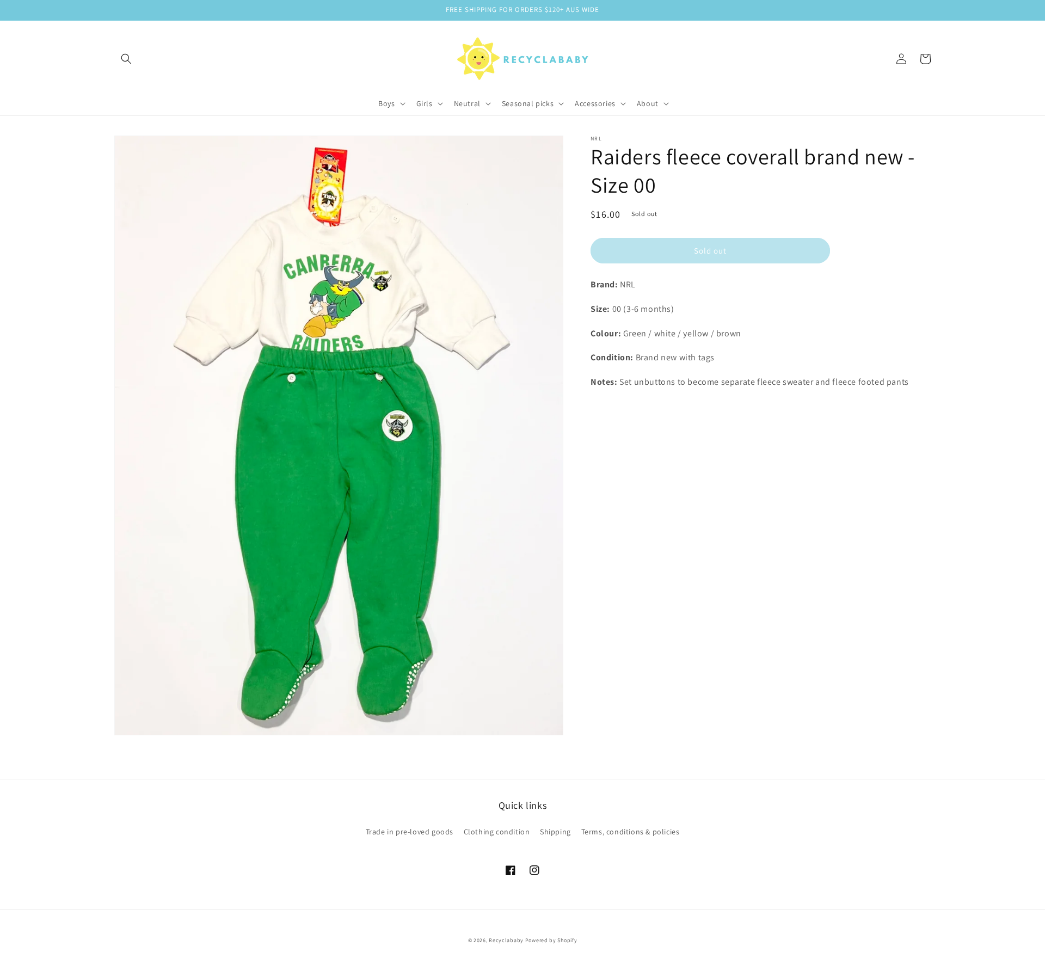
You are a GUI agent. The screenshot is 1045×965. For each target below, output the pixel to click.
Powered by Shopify (551, 940)
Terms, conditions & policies (630, 832)
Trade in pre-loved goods (409, 832)
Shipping (555, 832)
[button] (126, 59)
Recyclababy (506, 940)
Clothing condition (497, 832)
